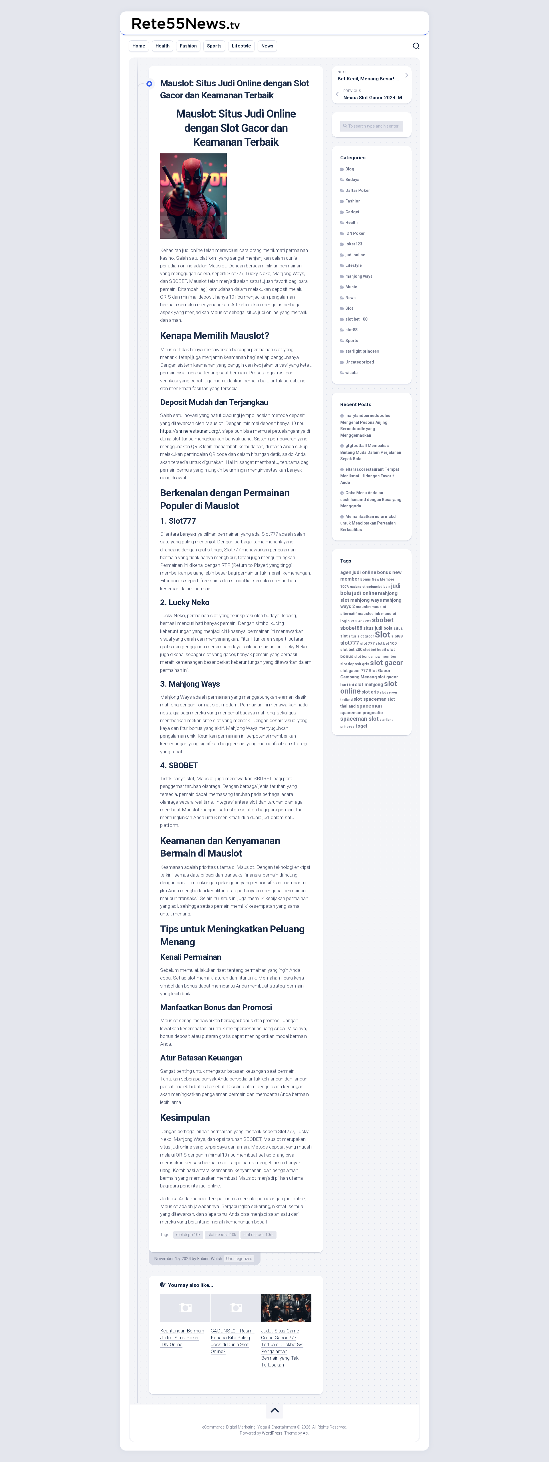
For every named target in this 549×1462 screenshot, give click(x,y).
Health (163, 46)
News (267, 46)
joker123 (353, 244)
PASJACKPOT (361, 621)
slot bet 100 (356, 319)
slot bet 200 (351, 649)
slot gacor (386, 663)
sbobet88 (351, 628)
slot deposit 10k (222, 1234)
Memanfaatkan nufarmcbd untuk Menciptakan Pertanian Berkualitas (368, 523)
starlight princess (362, 351)
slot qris (370, 692)
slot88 (351, 329)
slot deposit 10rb (258, 1234)
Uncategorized (239, 1258)
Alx (305, 1433)
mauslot (363, 606)
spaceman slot (359, 719)
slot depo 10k (188, 1234)
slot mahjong (369, 684)
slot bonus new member (375, 656)
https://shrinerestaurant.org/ (190, 431)
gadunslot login (378, 587)
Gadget (352, 212)
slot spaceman (370, 699)
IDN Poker (355, 233)
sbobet (382, 620)
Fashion (188, 46)
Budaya (352, 179)
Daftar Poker (357, 190)
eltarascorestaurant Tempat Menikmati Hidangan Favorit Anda (369, 476)
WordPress (272, 1433)
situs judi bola (378, 628)
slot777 (349, 643)
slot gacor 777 (354, 670)
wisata (351, 372)
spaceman (369, 706)
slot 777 (367, 643)
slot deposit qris (354, 664)
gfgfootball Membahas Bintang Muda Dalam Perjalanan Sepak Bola (370, 452)
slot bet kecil (374, 649)
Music (351, 287)
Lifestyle (241, 46)
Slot (349, 308)
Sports (214, 46)
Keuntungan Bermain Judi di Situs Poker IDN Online (182, 1337)
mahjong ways (359, 276)
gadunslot (357, 587)
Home (138, 46)
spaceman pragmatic (361, 712)
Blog (349, 169)
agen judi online (358, 572)
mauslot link (369, 613)
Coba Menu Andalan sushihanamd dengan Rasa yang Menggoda (370, 499)
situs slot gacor (361, 636)
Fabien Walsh (209, 1258)
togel (361, 726)
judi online (355, 255)
